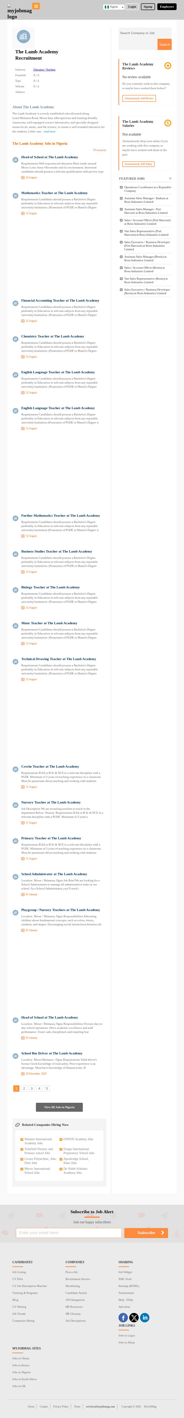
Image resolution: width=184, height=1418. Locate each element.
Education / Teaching (44, 69)
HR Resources (74, 1306)
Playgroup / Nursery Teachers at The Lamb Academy (60, 910)
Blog (15, 1299)
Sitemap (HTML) (128, 1286)
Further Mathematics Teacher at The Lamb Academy (60, 515)
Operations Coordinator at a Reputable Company (147, 189)
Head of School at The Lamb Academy (49, 157)
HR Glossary (73, 1313)
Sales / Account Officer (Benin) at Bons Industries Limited (144, 269)
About (31, 1406)
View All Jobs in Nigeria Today (59, 1108)
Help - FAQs (125, 1299)
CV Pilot (17, 1279)
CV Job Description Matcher (29, 1286)
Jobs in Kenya (20, 1365)
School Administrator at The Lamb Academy (54, 874)
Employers (167, 6)
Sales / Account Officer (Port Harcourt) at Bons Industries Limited (147, 221)
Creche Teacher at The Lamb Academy (50, 766)
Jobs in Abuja (126, 1342)
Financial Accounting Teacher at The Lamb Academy (60, 300)
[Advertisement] (59, 257)
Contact (44, 1406)
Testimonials (126, 1293)
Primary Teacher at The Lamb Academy (51, 838)
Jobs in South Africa (24, 1379)
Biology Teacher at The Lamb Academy (50, 587)
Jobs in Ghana (20, 1358)
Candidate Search (76, 1293)
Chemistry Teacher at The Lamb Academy (52, 336)
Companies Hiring (23, 1320)
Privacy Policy (61, 1406)
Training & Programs (25, 1293)
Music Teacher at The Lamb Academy (49, 623)
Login (132, 6)
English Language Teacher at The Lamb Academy (58, 372)
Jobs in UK (19, 1386)
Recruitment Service (78, 1279)
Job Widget (125, 1272)
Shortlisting (73, 1286)
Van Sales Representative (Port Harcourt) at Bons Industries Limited (146, 232)
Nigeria (114, 6)
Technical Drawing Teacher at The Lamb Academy (58, 659)
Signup (148, 6)
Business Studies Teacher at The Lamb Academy (56, 551)
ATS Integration (75, 1299)
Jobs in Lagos (126, 1335)
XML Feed (124, 1279)
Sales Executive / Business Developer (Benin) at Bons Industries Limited (147, 291)
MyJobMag (150, 1406)
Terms (77, 1406)
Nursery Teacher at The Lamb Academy (51, 802)
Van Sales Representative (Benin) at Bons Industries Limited (146, 280)
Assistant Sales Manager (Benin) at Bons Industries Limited (145, 258)
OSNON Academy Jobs (78, 1139)
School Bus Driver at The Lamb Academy (52, 1053)
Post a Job (72, 1272)
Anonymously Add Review (139, 98)
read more (50, 131)
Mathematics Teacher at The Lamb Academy (54, 193)
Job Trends (19, 1313)
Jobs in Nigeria (21, 1372)
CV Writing (19, 1306)
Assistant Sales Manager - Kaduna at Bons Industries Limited (146, 199)
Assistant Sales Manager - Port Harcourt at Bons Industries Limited (146, 210)
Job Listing (19, 1272)
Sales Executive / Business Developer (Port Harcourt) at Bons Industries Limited (147, 245)
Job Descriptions (76, 1320)
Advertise (124, 1306)
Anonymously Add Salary (138, 164)
